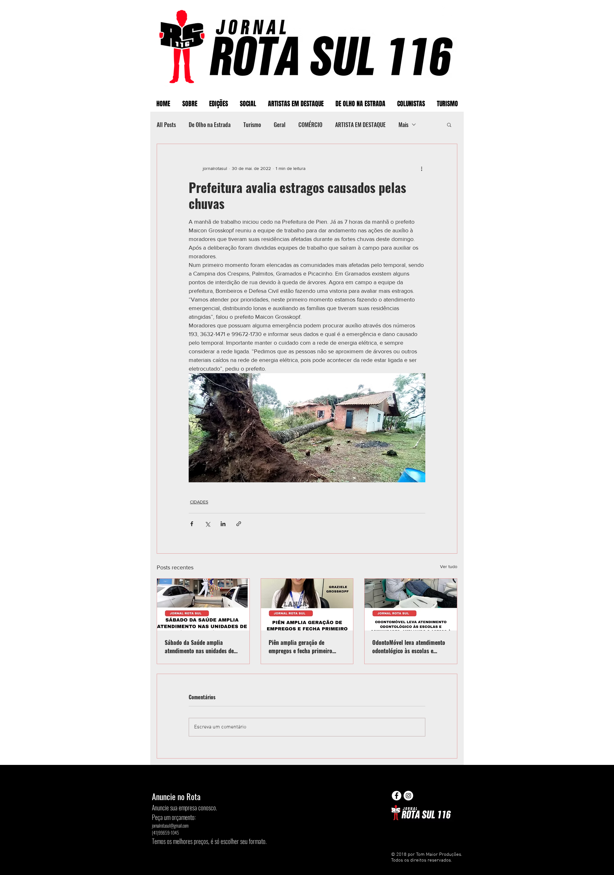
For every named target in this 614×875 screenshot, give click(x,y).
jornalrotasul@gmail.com (170, 825)
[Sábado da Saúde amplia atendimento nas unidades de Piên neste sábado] (203, 604)
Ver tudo (448, 566)
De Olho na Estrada (210, 124)
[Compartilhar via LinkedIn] (223, 524)
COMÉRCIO (310, 124)
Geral (280, 124)
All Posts (166, 124)
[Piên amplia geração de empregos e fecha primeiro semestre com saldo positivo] (307, 604)
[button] (449, 124)
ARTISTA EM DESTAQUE (360, 124)
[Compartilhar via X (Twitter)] (207, 524)
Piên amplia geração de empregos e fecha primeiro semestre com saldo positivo (302, 646)
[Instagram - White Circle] (408, 795)
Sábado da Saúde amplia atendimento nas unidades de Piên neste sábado (199, 646)
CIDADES (199, 501)
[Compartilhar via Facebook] (192, 524)
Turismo (252, 124)
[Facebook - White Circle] (396, 795)
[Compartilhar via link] (239, 524)
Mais (403, 124)
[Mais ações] (421, 168)
